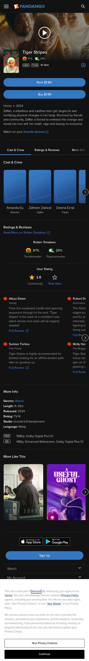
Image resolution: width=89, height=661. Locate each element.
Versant (36, 591)
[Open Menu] (6, 6)
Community (35, 283)
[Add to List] (83, 65)
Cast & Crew (15, 150)
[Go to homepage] (30, 6)
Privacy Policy (70, 595)
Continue (44, 654)
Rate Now (54, 283)
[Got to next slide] (85, 192)
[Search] (83, 6)
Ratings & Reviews (47, 150)
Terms (8, 595)
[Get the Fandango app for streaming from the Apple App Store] (31, 542)
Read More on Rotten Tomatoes (24, 232)
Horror (19, 401)
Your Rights (54, 603)
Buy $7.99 (44, 94)
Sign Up (44, 555)
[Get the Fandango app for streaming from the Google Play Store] (57, 542)
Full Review (16, 331)
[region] (44, 620)
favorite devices (34, 132)
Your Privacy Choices (44, 643)
